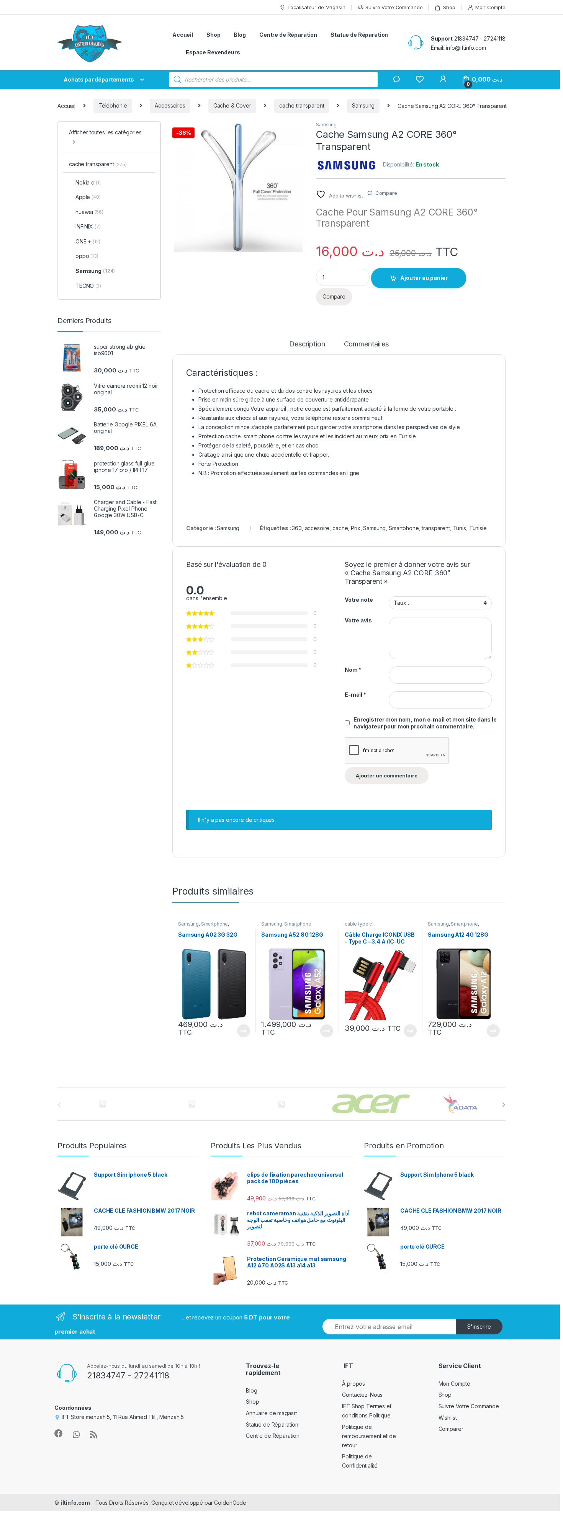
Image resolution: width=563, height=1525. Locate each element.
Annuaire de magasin (272, 1413)
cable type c (358, 924)
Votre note (359, 599)
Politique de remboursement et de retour (369, 1436)
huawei (89, 212)
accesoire (317, 528)
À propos (353, 1383)
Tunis (459, 528)
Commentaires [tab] (366, 344)
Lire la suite (243, 1030)
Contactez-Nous (362, 1394)
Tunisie (478, 528)
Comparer (451, 1428)
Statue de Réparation (359, 34)
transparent (436, 528)
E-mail (355, 694)
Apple (88, 197)
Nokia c (88, 182)
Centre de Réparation (288, 34)
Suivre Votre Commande (393, 7)
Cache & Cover (232, 105)
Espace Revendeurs (213, 52)
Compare (386, 193)
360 (297, 528)
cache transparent (301, 105)
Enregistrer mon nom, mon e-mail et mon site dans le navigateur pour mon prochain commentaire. (425, 723)
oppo (86, 256)
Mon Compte (490, 7)
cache (340, 528)
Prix (355, 528)
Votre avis (358, 620)
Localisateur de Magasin (316, 7)
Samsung (363, 105)
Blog (239, 34)
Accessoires (170, 105)
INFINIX (88, 226)
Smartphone (404, 528)
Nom (353, 669)
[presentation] (504, 1104)
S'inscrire (479, 1326)
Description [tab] (307, 344)
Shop (449, 7)
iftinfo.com (75, 1502)
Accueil (182, 34)
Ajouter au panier (424, 277)
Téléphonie (112, 105)
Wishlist (448, 1417)
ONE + (87, 241)
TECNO (88, 285)
